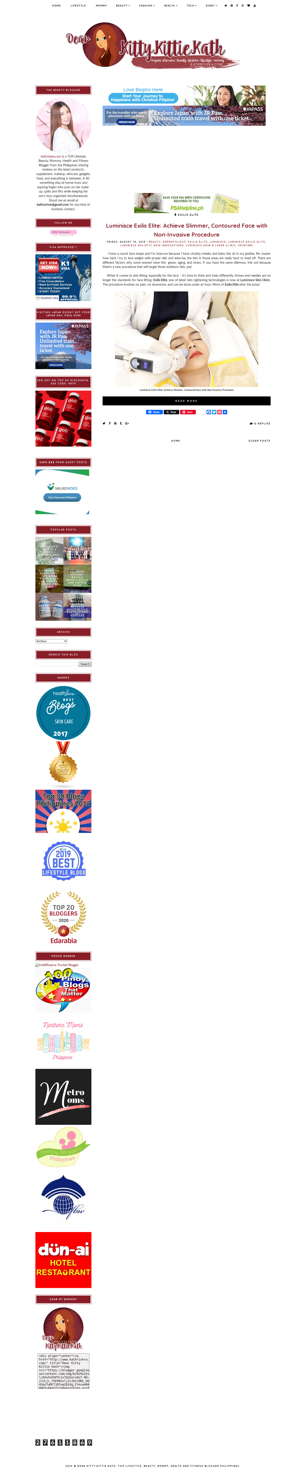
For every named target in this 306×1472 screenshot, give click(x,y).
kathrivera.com (51, 156)
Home (56, 5)
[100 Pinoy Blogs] (63, 990)
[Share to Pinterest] (115, 423)
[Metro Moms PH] (63, 1097)
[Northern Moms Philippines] (63, 1041)
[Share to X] (104, 423)
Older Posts (259, 440)
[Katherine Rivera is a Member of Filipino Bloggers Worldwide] (63, 1197)
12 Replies (262, 423)
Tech (190, 5)
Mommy (101, 5)
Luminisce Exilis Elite (246, 241)
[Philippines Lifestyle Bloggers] (63, 765)
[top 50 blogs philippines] (63, 811)
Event (210, 5)
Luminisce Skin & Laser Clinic (211, 245)
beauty (155, 241)
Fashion (146, 5)
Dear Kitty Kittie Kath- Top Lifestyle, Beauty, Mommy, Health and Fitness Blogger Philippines (158, 1466)
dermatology (174, 241)
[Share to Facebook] (110, 423)
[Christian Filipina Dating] (187, 96)
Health (169, 5)
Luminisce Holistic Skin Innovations (152, 245)
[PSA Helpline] (187, 203)
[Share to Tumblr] (121, 423)
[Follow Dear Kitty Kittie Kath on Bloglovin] (63, 233)
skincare (245, 245)
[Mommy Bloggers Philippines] (63, 1147)
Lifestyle (78, 5)
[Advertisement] (187, 157)
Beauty (122, 5)
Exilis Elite (197, 241)
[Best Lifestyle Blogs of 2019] (63, 861)
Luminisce (218, 241)
